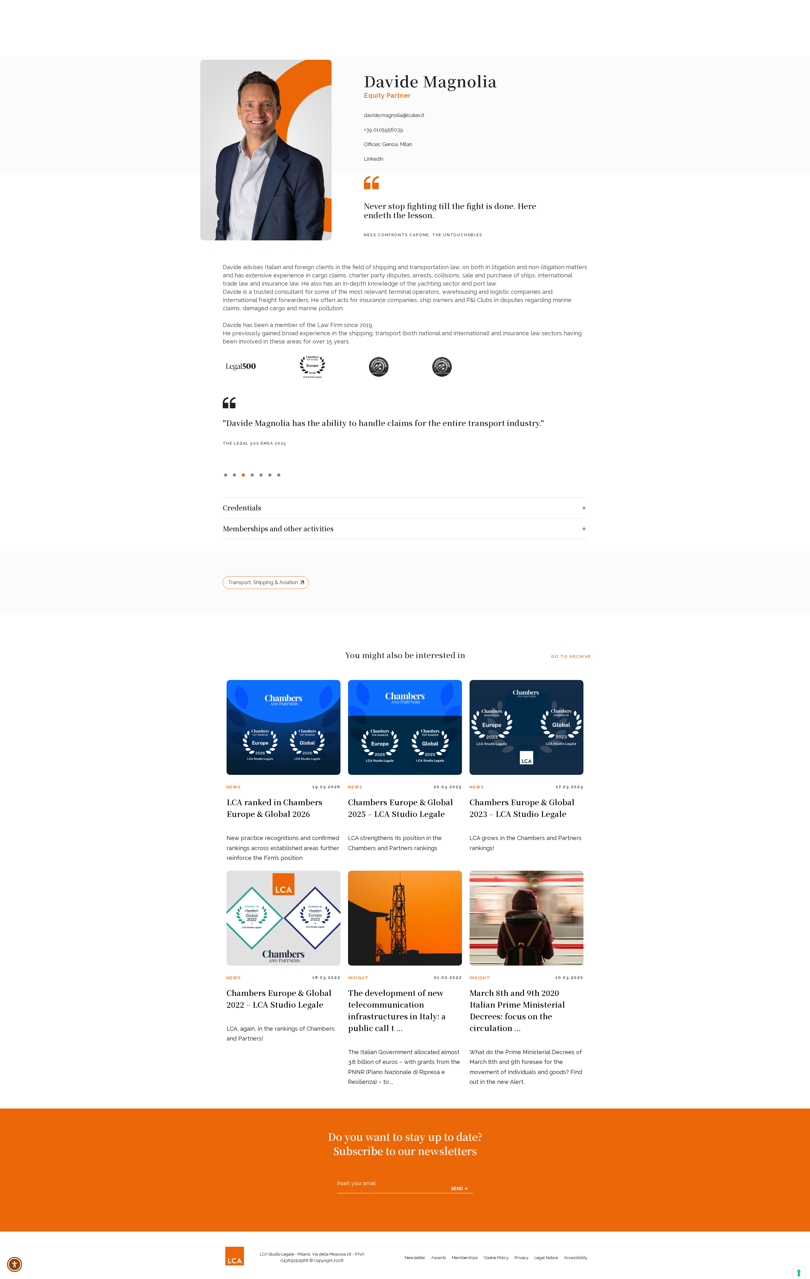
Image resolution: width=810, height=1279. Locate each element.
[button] (225, 475)
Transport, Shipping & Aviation (263, 582)
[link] (283, 727)
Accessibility (575, 1257)
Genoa (390, 144)
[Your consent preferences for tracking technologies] (799, 1273)
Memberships (465, 1257)
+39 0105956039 (383, 130)
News (234, 787)
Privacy (521, 1257)
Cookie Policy (496, 1257)
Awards (438, 1257)
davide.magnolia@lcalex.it (394, 115)
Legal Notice (546, 1257)
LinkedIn (373, 159)
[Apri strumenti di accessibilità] (14, 1264)
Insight (358, 977)
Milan (406, 144)
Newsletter (415, 1257)
